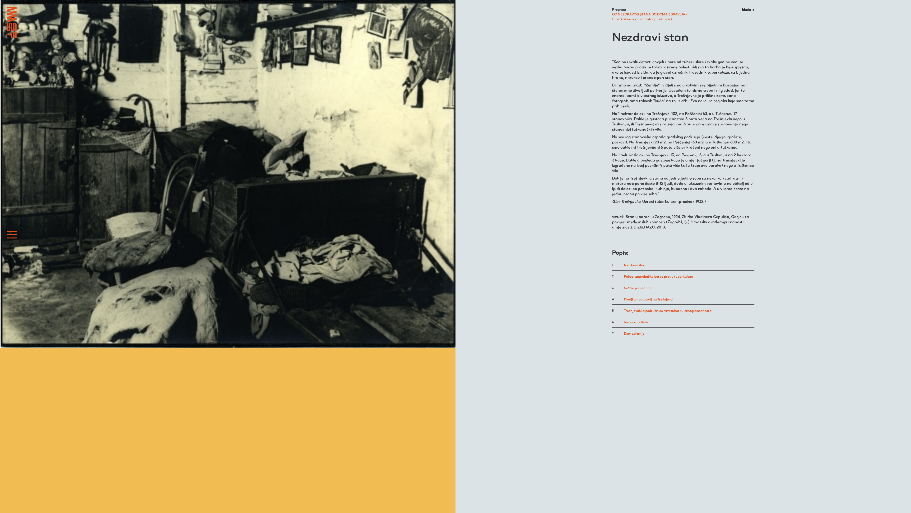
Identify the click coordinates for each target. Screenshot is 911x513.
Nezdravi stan (634, 265)
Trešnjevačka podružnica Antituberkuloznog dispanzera (667, 311)
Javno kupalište (636, 322)
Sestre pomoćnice (638, 288)
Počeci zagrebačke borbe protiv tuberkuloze (658, 276)
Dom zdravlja (634, 333)
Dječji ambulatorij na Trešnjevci (648, 299)
